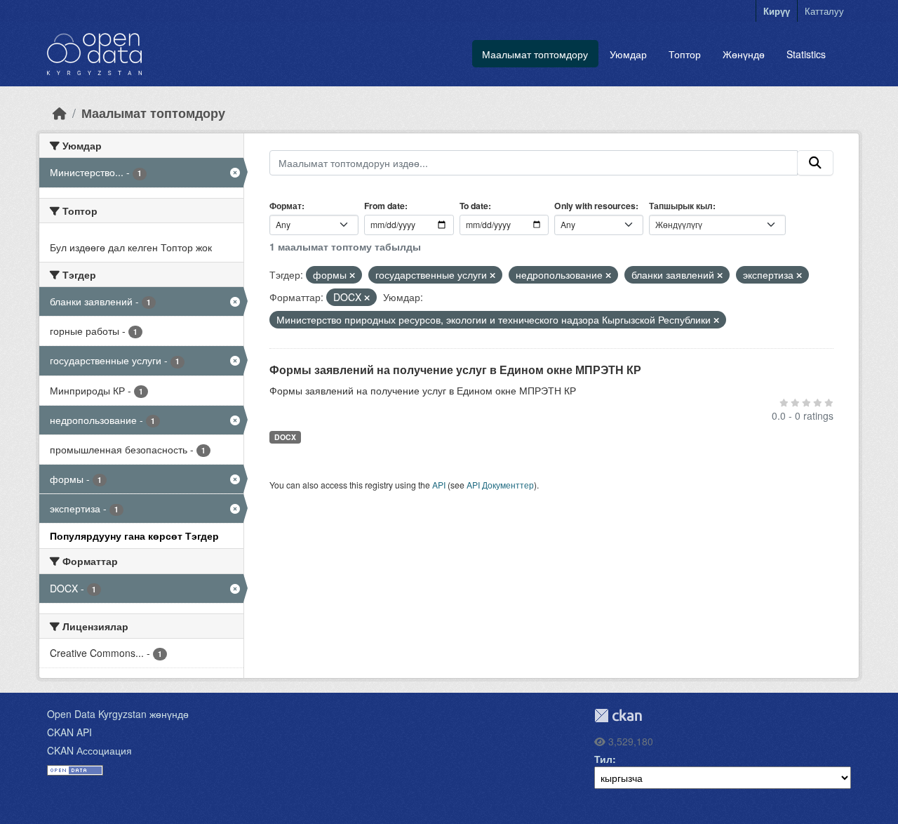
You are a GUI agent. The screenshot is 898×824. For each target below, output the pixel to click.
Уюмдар (628, 54)
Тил (603, 759)
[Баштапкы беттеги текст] (60, 112)
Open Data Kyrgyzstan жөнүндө (118, 714)
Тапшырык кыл (681, 205)
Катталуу (824, 11)
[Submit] (815, 162)
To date (474, 205)
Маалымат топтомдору (535, 54)
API (438, 485)
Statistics (806, 54)
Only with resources (595, 205)
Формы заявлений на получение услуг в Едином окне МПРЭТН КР (455, 369)
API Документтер (500, 485)
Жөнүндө (744, 54)
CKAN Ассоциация (89, 750)
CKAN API (69, 732)
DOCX (285, 437)
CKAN (618, 715)
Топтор (685, 54)
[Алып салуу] (352, 275)
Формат (285, 205)
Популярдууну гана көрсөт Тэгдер (134, 536)
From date (384, 205)
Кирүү (776, 11)
